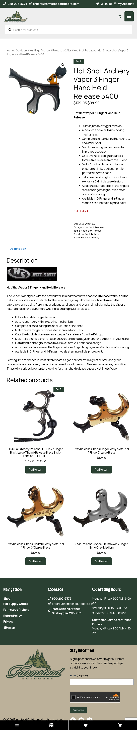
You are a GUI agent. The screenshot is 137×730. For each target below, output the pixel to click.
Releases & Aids (62, 50)
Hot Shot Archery (90, 234)
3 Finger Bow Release (90, 230)
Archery (45, 50)
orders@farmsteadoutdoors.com (56, 4)
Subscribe (78, 710)
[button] (63, 65)
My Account (126, 4)
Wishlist (106, 4)
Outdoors (22, 50)
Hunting (34, 50)
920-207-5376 (17, 4)
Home (10, 50)
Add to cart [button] (35, 469)
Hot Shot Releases (85, 50)
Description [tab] (18, 249)
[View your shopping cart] (119, 16)
